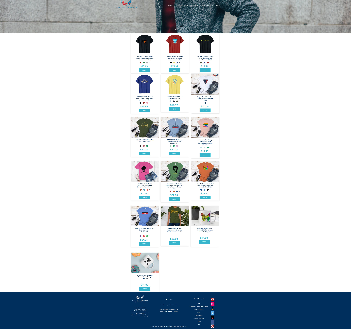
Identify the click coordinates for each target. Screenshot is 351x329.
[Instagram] (212, 304)
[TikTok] (212, 317)
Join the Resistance (199, 318)
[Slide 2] (175, 29)
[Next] (341, 16)
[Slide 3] (177, 29)
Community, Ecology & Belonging (199, 306)
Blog (199, 324)
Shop (198, 312)
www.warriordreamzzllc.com (169, 311)
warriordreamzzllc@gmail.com (169, 309)
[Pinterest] (212, 326)
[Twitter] (212, 313)
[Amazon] (212, 308)
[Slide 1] (173, 29)
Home (198, 303)
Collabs (199, 321)
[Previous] (10, 16)
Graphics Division (198, 309)
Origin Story (199, 315)
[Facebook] (212, 322)
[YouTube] (212, 299)
